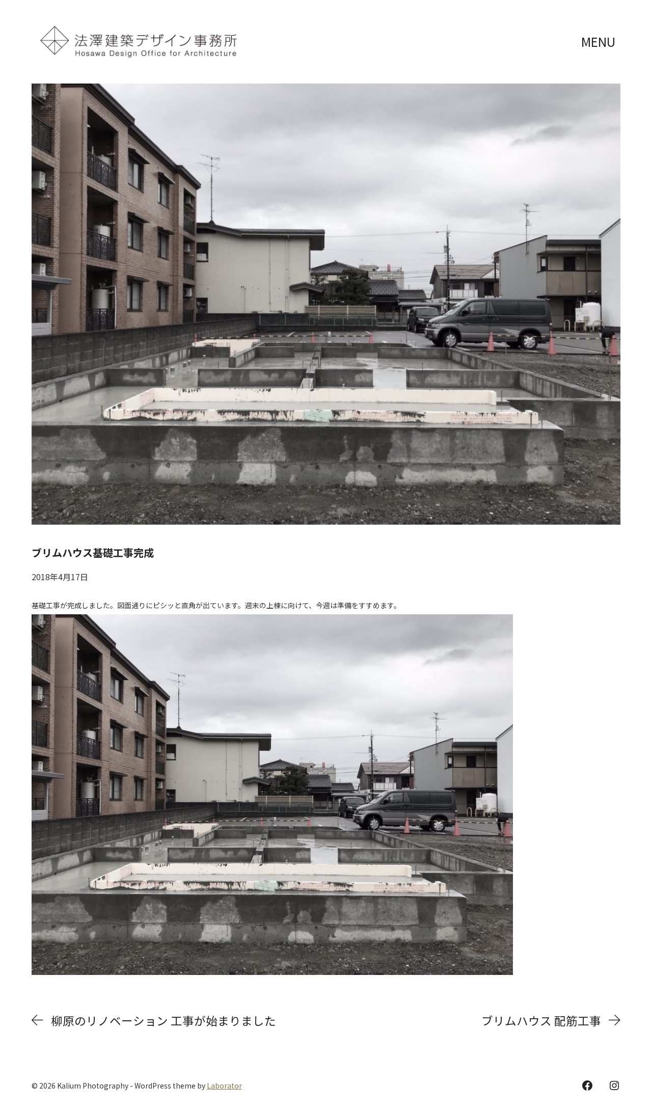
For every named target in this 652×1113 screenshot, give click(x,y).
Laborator (224, 1085)
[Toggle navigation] (599, 42)
